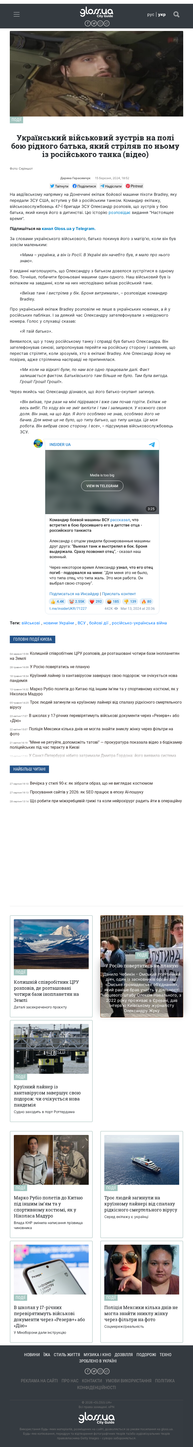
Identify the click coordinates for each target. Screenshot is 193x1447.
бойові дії (98, 622)
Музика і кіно (97, 1354)
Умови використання (129, 1380)
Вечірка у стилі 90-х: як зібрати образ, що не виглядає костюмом (82, 783)
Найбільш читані (29, 769)
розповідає (120, 212)
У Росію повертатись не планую (50, 666)
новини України (58, 622)
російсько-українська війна (139, 622)
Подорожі (146, 1354)
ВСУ (82, 622)
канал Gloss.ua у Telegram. (69, 228)
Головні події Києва (32, 639)
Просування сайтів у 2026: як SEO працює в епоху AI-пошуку (77, 792)
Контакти (92, 1380)
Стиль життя (67, 1354)
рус (150, 14)
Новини (32, 1354)
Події (16, 119)
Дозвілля (124, 1354)
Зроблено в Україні (98, 1360)
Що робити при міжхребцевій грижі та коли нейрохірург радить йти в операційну (96, 800)
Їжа (46, 1354)
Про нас (70, 1380)
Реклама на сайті (39, 1380)
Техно (165, 1354)
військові (31, 622)
